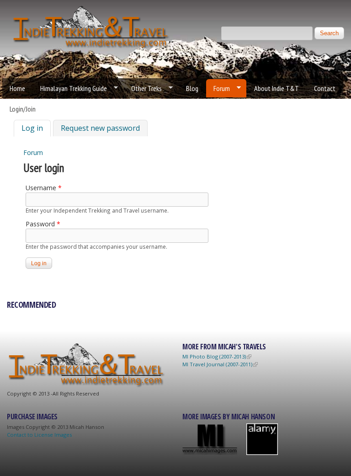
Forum (218, 88)
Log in (36, 128)
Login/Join (23, 108)
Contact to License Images (39, 434)
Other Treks (143, 88)
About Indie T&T (276, 88)
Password (43, 223)
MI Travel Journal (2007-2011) (217, 364)
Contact (324, 88)
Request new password (100, 128)
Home (17, 88)
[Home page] (91, 48)
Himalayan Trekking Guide (70, 88)
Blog (192, 88)
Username (44, 187)
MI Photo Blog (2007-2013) (214, 356)
